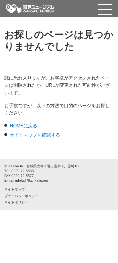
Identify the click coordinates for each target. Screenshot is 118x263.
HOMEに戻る (23, 125)
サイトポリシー (16, 202)
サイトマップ (14, 189)
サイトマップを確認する (35, 135)
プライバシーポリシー (21, 196)
